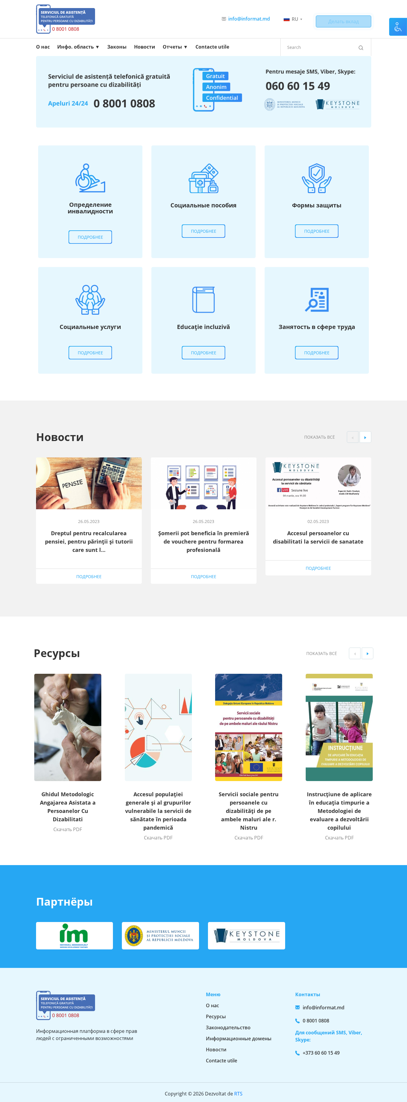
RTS (238, 1093)
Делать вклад (343, 21)
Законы (117, 47)
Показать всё (319, 437)
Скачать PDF (67, 829)
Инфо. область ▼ (78, 47)
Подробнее (90, 237)
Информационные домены (238, 1038)
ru (295, 19)
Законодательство (228, 1027)
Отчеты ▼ (175, 47)
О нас (43, 47)
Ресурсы (216, 1016)
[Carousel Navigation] (359, 437)
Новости (144, 47)
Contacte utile (212, 47)
